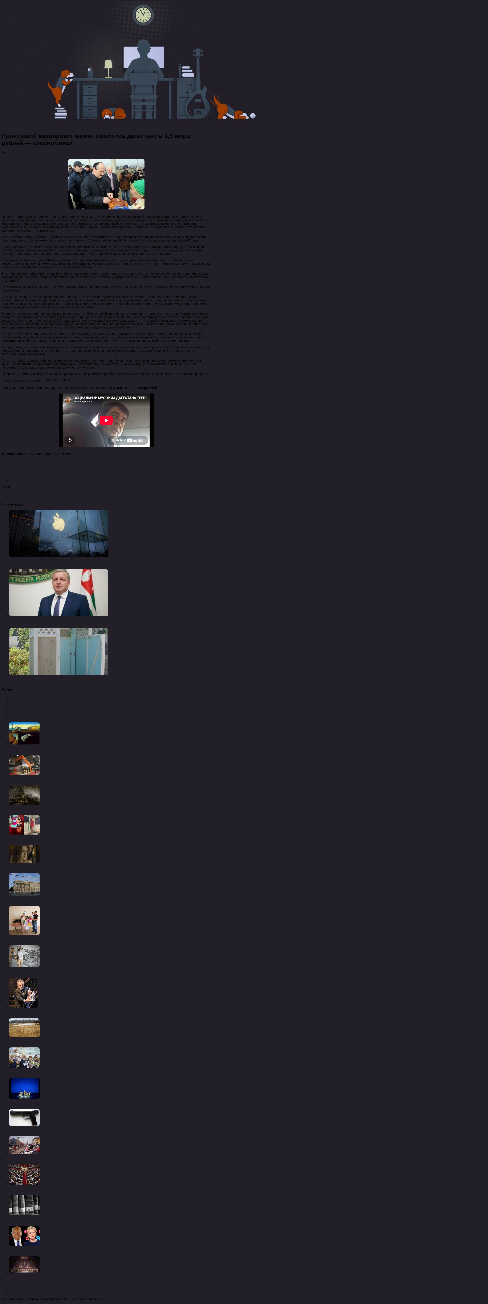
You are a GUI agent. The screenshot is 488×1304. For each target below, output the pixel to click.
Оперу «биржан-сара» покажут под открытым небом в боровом (54, 1278)
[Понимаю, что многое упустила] (24, 934)
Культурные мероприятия (27, 700)
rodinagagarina (22, 152)
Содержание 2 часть (23, 1292)
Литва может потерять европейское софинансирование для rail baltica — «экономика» (70, 467)
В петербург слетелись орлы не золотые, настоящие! (46, 1013)
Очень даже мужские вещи (28, 810)
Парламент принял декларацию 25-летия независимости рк (51, 1190)
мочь (42, 487)
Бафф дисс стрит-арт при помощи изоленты (40, 972)
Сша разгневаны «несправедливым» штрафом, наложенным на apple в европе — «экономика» (82, 563)
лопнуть (17, 487)
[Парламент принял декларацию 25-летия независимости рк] (24, 1183)
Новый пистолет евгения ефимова (33, 1131)
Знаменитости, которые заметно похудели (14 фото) (46, 840)
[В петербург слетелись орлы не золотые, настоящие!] (23, 1007)
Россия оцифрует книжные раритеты (35, 1220)
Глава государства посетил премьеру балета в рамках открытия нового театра (64, 1104)
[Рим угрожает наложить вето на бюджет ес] (24, 1152)
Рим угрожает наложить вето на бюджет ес (39, 1159)
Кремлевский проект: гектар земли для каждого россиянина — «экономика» (62, 1042)
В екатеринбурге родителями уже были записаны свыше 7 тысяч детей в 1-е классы (69, 1073)
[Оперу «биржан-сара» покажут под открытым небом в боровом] (24, 1272)
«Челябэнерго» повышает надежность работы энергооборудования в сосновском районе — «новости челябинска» (91, 901)
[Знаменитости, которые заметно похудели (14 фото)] (24, 833)
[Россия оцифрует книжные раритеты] (24, 1214)
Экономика (17, 126)
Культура (15, 697)
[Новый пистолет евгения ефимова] (24, 1124)
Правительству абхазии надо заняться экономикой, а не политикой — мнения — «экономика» (81, 622)
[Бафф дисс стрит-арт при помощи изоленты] (24, 966)
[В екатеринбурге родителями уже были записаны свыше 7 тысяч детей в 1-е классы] (24, 1066)
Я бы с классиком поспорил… (30, 868)
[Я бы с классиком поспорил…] (24, 862)
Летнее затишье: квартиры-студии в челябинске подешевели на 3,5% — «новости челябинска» (81, 681)
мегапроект (31, 487)
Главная (15, 1285)
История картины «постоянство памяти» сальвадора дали (50, 750)
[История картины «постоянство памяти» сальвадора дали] (24, 743)
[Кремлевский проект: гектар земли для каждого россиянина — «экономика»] (24, 1036)
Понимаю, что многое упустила (31, 940)
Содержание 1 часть (23, 1289)
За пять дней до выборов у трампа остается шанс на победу (52, 1251)
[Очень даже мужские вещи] (24, 804)
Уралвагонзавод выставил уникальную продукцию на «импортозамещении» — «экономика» (74, 780)
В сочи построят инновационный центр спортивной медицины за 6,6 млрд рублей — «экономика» (78, 461)
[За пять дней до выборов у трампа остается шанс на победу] (24, 1244)
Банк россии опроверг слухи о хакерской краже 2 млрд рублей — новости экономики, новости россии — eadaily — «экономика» (99, 480)
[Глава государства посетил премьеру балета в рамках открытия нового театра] (24, 1098)
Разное (14, 703)
